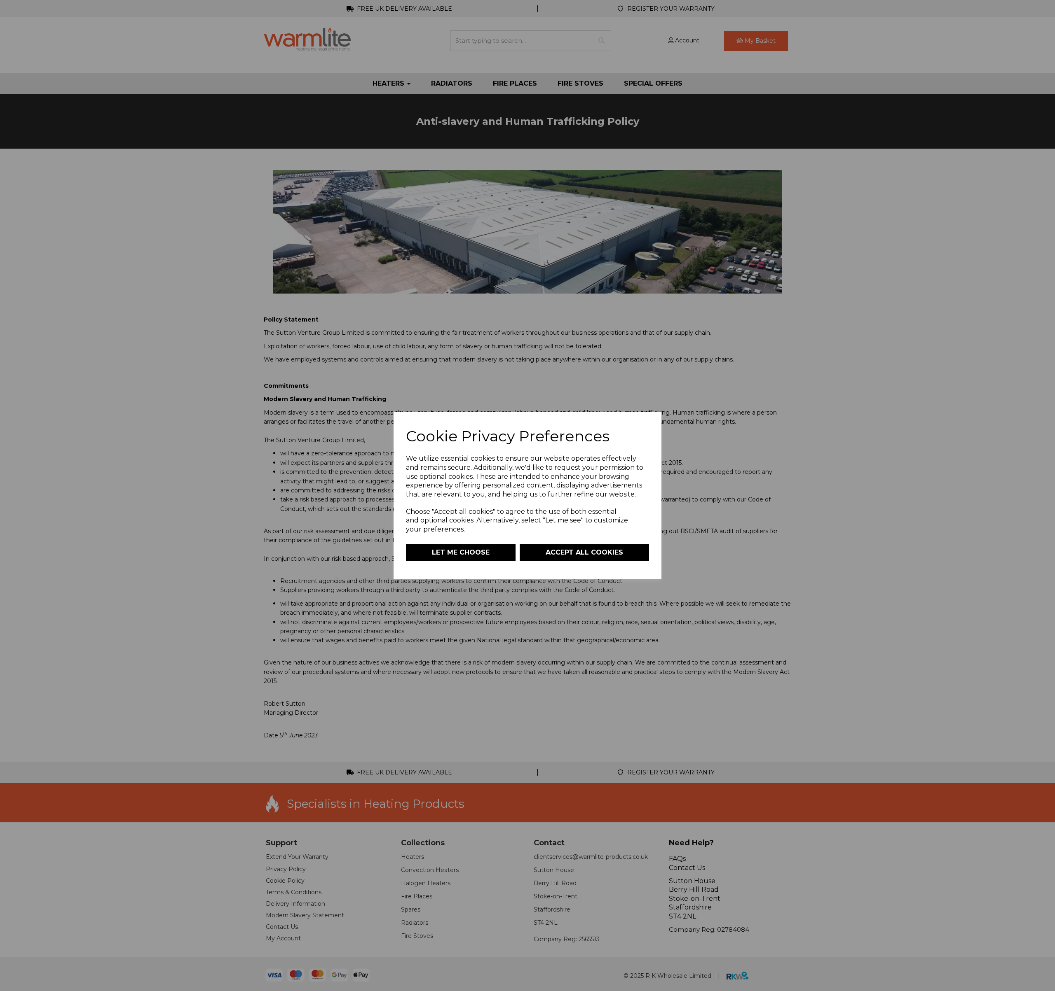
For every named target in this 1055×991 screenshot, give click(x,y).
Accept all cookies (584, 552)
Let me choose (461, 552)
